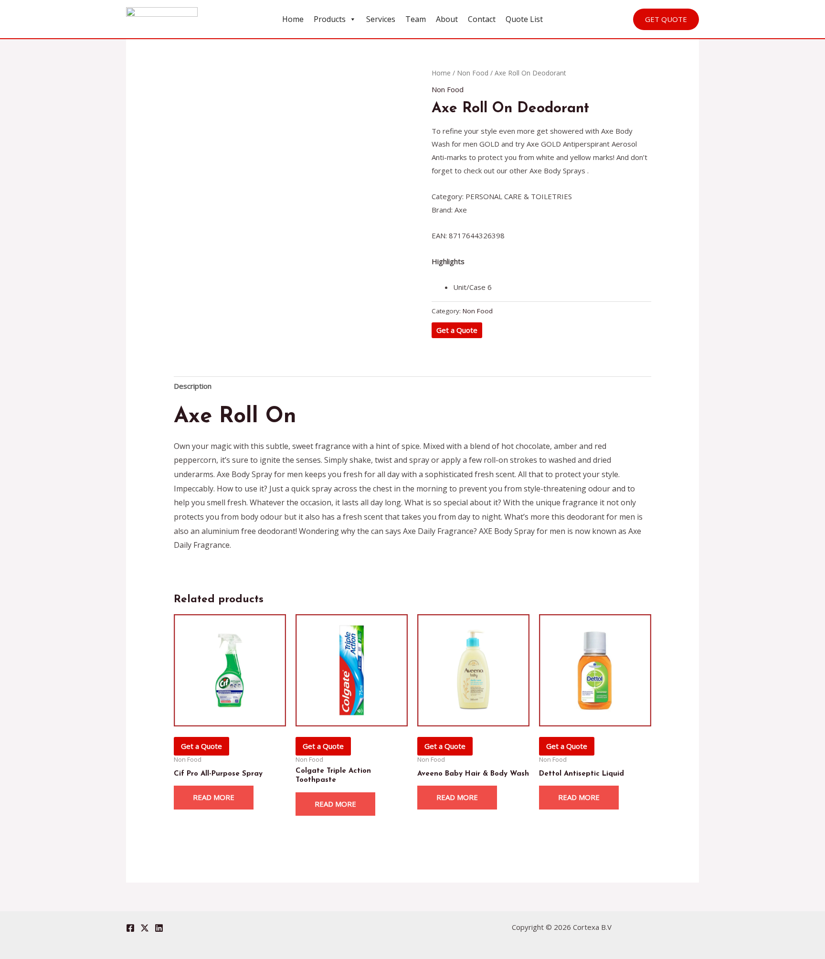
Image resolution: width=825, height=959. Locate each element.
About (447, 19)
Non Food (472, 72)
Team (415, 19)
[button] (666, 19)
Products (330, 19)
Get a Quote (456, 330)
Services (380, 19)
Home (293, 19)
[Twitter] (144, 928)
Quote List (524, 19)
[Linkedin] (159, 928)
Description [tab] (193, 386)
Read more (213, 797)
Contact (482, 19)
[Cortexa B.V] (162, 18)
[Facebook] (130, 928)
